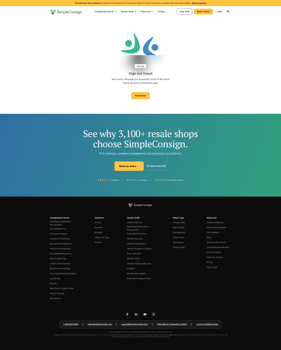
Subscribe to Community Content (172, 324)
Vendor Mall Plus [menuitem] (134, 222)
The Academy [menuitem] (213, 232)
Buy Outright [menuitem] (179, 227)
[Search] (228, 11)
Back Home (140, 95)
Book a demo (203, 11)
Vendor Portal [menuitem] (133, 258)
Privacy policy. (144, 332)
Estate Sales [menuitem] (178, 237)
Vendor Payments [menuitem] (135, 239)
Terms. (153, 332)
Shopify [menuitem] (53, 283)
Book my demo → (129, 166)
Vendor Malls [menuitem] (133, 218)
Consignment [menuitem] (179, 232)
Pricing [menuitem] (210, 262)
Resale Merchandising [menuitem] (60, 268)
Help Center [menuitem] (212, 267)
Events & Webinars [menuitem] (215, 222)
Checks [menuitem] (98, 242)
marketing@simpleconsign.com (174, 335)
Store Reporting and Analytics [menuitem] (63, 273)
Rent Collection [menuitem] (134, 253)
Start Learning (199, 3)
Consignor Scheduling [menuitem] (60, 239)
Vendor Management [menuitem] (136, 243)
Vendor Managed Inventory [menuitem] (139, 248)
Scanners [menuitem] (99, 227)
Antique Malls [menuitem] (179, 222)
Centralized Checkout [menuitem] (137, 234)
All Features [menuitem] (55, 298)
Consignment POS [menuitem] (58, 229)
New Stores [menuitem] (178, 242)
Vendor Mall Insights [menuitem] (136, 273)
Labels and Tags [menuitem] (102, 237)
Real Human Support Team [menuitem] (62, 288)
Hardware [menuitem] (99, 218)
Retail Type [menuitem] (178, 218)
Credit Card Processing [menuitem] (60, 263)
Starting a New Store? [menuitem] (216, 242)
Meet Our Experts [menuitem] (215, 257)
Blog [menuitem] (209, 237)
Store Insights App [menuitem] (58, 258)
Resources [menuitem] (211, 218)
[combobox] (228, 21)
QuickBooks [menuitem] (55, 278)
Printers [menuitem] (98, 222)
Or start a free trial (156, 166)
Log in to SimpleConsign (207, 324)
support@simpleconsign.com (134, 324)
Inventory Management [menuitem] (60, 248)
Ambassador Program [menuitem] (216, 227)
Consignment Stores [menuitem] (59, 218)
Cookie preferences (164, 332)
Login (219, 11)
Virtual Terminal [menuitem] (57, 293)
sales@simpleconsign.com (100, 324)
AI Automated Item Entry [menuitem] (61, 253)
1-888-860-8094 (70, 324)
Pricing (160, 11)
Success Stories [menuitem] (214, 252)
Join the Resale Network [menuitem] (218, 247)
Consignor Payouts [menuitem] (58, 234)
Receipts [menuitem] (98, 232)
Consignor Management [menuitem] (61, 243)
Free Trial (184, 11)
